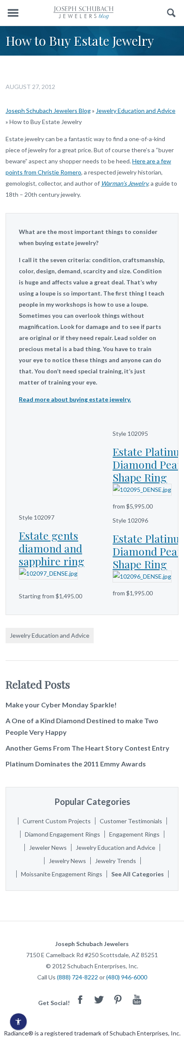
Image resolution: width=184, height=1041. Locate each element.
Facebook (80, 999)
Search (171, 13)
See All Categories (137, 874)
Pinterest (118, 999)
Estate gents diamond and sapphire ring (51, 548)
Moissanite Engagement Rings (61, 874)
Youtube (137, 999)
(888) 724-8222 (77, 977)
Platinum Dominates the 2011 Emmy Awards (76, 764)
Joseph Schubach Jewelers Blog (48, 110)
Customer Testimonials (131, 821)
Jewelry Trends (115, 860)
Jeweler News (48, 847)
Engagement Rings (134, 834)
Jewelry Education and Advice (135, 110)
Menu (13, 13)
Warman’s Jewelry (124, 183)
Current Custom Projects (57, 821)
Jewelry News (67, 860)
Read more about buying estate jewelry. (75, 399)
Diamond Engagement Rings (62, 834)
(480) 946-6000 (126, 977)
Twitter (99, 999)
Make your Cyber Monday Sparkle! (61, 705)
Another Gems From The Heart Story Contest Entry (87, 748)
